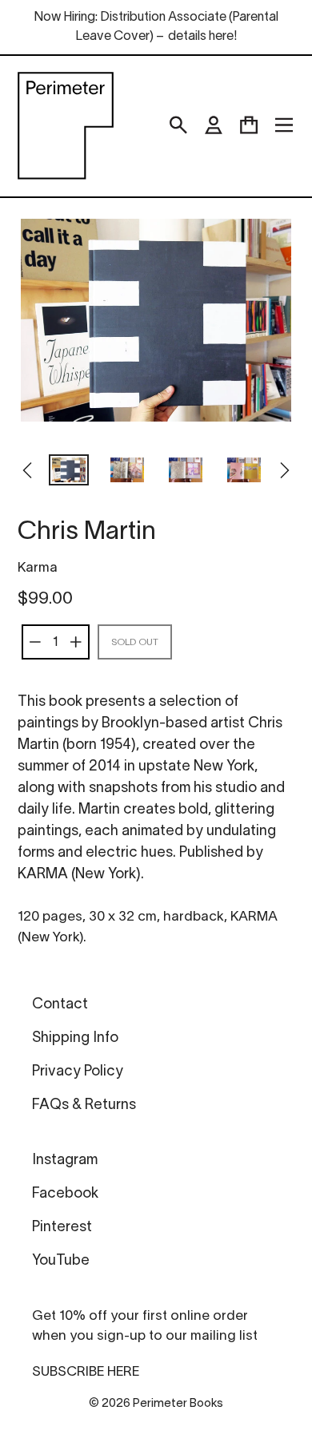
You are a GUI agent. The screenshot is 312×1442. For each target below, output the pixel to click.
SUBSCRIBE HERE (85, 1372)
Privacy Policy (77, 1072)
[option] (69, 471)
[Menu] (284, 125)
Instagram (65, 1160)
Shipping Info (75, 1038)
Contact (60, 1005)
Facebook (65, 1194)
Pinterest (62, 1227)
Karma (38, 568)
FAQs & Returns (84, 1105)
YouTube (61, 1261)
